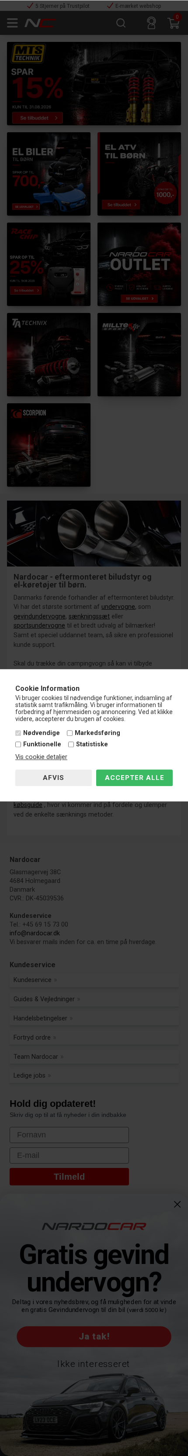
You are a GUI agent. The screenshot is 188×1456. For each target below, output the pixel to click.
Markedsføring (97, 733)
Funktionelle (42, 744)
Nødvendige (41, 733)
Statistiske (92, 744)
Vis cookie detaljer (41, 757)
